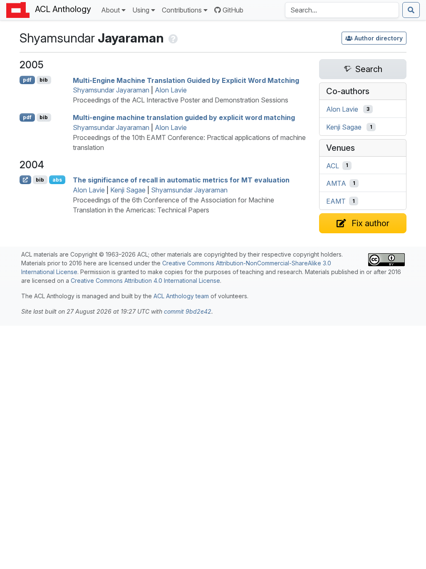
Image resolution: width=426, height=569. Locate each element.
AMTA (336, 183)
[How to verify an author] (172, 37)
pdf (27, 80)
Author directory (378, 38)
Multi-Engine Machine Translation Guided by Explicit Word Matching (186, 80)
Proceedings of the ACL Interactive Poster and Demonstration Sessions (180, 100)
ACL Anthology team (181, 295)
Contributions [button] (182, 10)
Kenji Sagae (128, 190)
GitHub (233, 10)
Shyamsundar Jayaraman (111, 90)
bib (44, 80)
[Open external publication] (25, 179)
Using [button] (140, 10)
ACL (332, 165)
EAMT (336, 201)
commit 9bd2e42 (187, 311)
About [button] (110, 10)
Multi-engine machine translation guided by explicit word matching (184, 117)
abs (57, 180)
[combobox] (342, 10)
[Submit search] (411, 10)
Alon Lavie (171, 90)
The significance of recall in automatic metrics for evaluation (181, 180)
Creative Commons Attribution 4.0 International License (145, 280)
